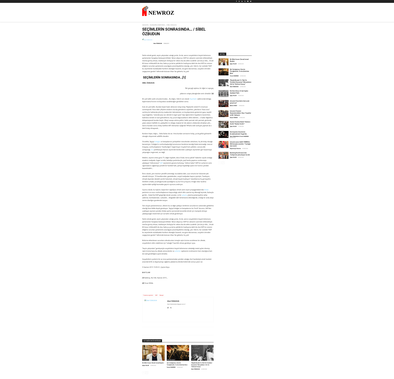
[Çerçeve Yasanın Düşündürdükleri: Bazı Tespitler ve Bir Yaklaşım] (223, 113)
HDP (156, 295)
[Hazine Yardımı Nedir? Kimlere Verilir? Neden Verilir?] (223, 124)
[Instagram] (239, 1)
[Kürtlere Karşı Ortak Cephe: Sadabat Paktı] (223, 93)
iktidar (206, 190)
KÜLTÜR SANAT (171, 359)
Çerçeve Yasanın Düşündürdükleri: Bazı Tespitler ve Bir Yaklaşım (240, 113)
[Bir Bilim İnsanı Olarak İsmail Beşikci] (153, 353)
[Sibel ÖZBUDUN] (147, 43)
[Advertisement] (235, 40)
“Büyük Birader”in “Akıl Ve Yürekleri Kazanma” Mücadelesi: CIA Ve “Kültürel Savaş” (201, 364)
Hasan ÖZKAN (234, 117)
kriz (152, 150)
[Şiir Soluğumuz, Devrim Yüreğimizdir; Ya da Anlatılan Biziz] (178, 353)
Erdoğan (157, 141)
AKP (161, 163)
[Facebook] (236, 1)
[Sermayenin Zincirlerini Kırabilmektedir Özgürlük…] (223, 134)
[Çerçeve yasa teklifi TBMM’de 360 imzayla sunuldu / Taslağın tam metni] (223, 144)
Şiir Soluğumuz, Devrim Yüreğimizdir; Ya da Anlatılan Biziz (239, 71)
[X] (245, 1)
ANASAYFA (145, 25)
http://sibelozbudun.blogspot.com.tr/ (176, 304)
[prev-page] (143, 372)
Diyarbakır (193, 99)
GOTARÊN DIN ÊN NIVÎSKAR (152, 341)
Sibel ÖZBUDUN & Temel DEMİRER (239, 136)
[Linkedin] (242, 1)
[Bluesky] (250, 1)
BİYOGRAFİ (145, 359)
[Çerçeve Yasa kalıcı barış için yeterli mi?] (223, 103)
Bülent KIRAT (233, 105)
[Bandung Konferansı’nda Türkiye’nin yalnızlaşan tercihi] (223, 155)
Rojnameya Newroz (235, 148)
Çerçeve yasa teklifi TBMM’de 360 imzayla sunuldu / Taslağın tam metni (240, 144)
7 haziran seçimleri (148, 295)
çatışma (184, 195)
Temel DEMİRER (171, 367)
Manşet (161, 295)
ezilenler (178, 251)
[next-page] (146, 372)
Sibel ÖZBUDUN (157, 43)
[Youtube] (248, 1)
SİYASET (194, 359)
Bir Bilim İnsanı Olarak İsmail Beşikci (153, 363)
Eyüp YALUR (145, 365)
